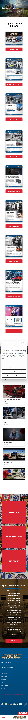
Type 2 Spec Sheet (14, 119)
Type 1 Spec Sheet (14, 261)
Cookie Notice (21, 692)
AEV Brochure (14, 49)
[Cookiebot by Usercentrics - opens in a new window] (20, 343)
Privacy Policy (13, 692)
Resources (3, 679)
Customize (13, 371)
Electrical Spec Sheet (14, 191)
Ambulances (4, 673)
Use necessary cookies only (14, 375)
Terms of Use (6, 692)
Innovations (4, 676)
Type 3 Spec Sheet (14, 156)
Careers (3, 688)
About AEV (3, 682)
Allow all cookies (14, 367)
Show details (20, 363)
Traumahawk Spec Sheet (14, 296)
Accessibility (7, 694)
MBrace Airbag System (14, 331)
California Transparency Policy (17, 694)
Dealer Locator (4, 685)
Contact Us (14, 640)
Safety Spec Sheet (14, 226)
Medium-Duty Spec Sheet (14, 84)
